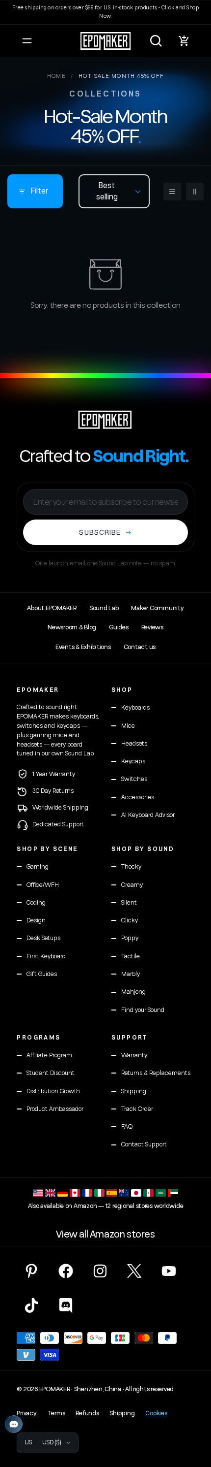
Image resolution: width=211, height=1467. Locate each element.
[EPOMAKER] (105, 419)
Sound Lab (104, 608)
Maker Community (157, 608)
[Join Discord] (65, 1305)
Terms (56, 1413)
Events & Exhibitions (83, 647)
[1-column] (172, 191)
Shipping (121, 1413)
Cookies (156, 1413)
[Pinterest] (31, 1271)
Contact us (140, 647)
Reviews (152, 627)
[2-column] (195, 191)
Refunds (87, 1413)
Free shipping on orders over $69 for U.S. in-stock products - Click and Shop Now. (105, 12)
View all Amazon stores (105, 1234)
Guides (118, 627)
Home (56, 76)
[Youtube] (169, 1271)
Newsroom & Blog (72, 627)
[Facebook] (65, 1271)
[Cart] (184, 41)
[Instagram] (100, 1271)
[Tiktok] (31, 1305)
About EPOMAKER (51, 608)
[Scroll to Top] (193, 1415)
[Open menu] (27, 41)
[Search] (156, 41)
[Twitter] (134, 1271)
